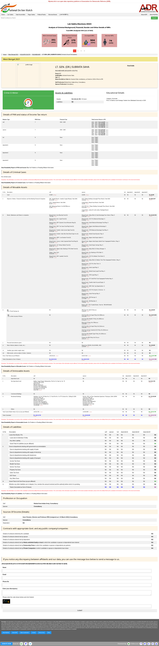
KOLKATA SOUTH (25, 54)
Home (3, 14)
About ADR (144, 14)
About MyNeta (154, 14)
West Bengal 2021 (13, 54)
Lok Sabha (10, 14)
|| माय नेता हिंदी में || (64, 14)
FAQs (49, 632)
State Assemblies (20, 14)
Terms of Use (41, 632)
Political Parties (42, 14)
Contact (33, 632)
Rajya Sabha (31, 14)
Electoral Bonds (52, 14)
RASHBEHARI (36, 54)
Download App (122, 643)
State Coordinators (24, 632)
